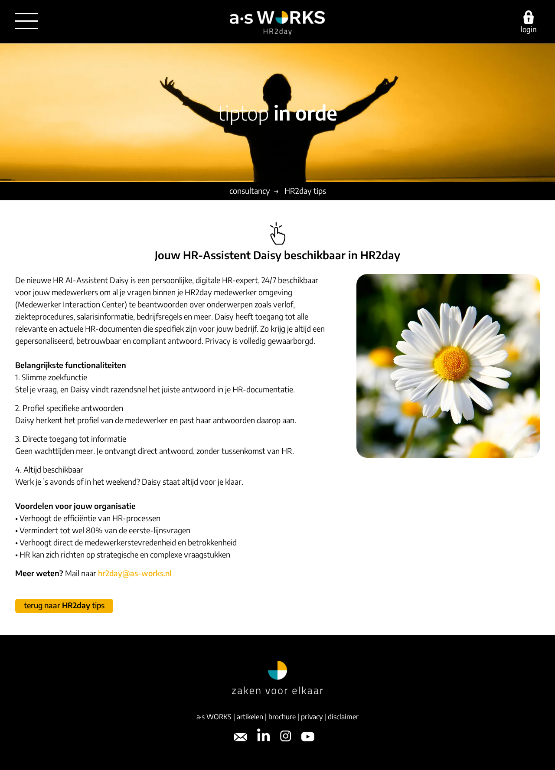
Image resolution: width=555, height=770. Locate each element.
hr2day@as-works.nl (134, 573)
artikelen (250, 716)
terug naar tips (64, 605)
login (529, 28)
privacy (312, 716)
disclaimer (343, 716)
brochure (282, 716)
